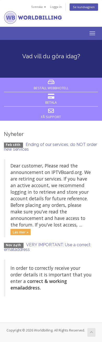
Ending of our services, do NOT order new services (50, 147)
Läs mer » (21, 231)
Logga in (56, 7)
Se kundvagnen (84, 7)
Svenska (37, 7)
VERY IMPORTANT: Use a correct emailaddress (47, 247)
